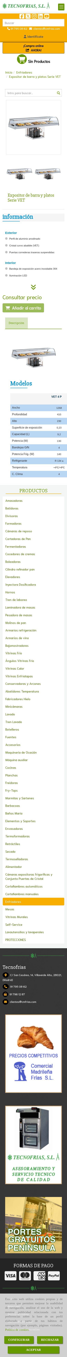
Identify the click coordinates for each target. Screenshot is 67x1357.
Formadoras (13, 523)
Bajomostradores (17, 645)
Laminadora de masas (20, 607)
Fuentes (10, 737)
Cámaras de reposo (18, 531)
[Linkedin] (40, 17)
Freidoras (11, 783)
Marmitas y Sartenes (19, 798)
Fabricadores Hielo (17, 699)
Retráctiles (12, 844)
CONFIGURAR (19, 1339)
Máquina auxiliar (16, 760)
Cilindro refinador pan (20, 569)
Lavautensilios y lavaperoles (24, 932)
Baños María (13, 813)
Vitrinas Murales (16, 917)
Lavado (10, 714)
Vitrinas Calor (14, 668)
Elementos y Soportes (20, 821)
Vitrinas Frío (13, 653)
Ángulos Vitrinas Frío (19, 661)
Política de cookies (17, 1329)
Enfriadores (13, 901)
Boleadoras (13, 561)
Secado (10, 851)
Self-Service (13, 924)
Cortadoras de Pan (18, 539)
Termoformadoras (17, 836)
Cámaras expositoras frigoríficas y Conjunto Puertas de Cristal (28, 876)
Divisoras (11, 516)
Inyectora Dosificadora (20, 584)
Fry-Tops (11, 790)
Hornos (10, 592)
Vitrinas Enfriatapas (19, 676)
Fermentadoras (15, 546)
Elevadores (12, 577)
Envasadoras (14, 828)
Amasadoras (14, 500)
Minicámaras (14, 706)
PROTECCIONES (15, 939)
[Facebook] (21, 17)
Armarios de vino (17, 638)
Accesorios (12, 744)
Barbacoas (12, 805)
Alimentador (13, 866)
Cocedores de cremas (20, 554)
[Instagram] (34, 17)
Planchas (11, 775)
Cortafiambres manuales (22, 894)
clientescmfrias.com (46, 28)
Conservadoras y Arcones (23, 683)
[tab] (16, 323)
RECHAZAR (50, 1339)
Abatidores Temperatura (22, 691)
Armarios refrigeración (20, 630)
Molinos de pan (15, 622)
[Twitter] (28, 17)
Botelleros (12, 729)
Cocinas (10, 767)
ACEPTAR (33, 1350)
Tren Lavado (13, 722)
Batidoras (11, 508)
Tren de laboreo (16, 599)
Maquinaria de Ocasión (21, 752)
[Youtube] (46, 17)
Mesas (9, 909)
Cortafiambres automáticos (24, 886)
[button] (33, 36)
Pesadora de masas (18, 615)
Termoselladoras (16, 859)
